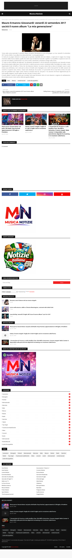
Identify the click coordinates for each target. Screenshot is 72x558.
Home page (5, 19)
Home (55, 547)
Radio (36, 416)
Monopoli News (40, 485)
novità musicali (21, 80)
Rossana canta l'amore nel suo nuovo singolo (23, 300)
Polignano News (40, 490)
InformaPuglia (40, 479)
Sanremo (36, 419)
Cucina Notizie (5, 472)
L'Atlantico (39, 483)
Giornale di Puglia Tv (7, 479)
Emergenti (36, 397)
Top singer (36, 425)
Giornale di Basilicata (41, 474)
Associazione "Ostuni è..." (43, 468)
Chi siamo (62, 547)
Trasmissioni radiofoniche (36, 427)
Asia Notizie (5, 468)
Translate (31, 292)
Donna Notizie (40, 472)
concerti (36, 433)
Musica (14, 80)
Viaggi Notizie (40, 494)
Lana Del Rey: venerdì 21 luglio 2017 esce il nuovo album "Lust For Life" (30, 314)
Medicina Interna (6, 485)
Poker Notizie (5, 490)
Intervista (36, 405)
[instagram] (44, 194)
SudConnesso (40, 492)
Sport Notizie (5, 492)
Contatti (68, 547)
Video (36, 430)
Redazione (5, 30)
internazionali (36, 439)
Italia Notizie (39, 481)
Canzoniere (36, 394)
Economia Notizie (6, 474)
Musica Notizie (36, 14)
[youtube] (62, 194)
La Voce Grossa (6, 483)
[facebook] (10, 194)
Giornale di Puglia (41, 477)
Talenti (36, 422)
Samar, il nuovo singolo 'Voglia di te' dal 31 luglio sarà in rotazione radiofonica (35, 128)
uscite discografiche (14, 19)
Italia (8, 80)
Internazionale (36, 402)
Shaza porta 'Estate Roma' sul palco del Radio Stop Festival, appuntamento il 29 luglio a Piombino (11, 129)
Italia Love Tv (5, 481)
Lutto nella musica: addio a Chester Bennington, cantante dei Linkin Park (31, 307)
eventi (36, 436)
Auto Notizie (5, 470)
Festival (36, 399)
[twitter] (27, 194)
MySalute (38, 487)
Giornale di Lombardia (7, 477)
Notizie (36, 413)
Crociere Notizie (40, 470)
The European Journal (7, 494)
